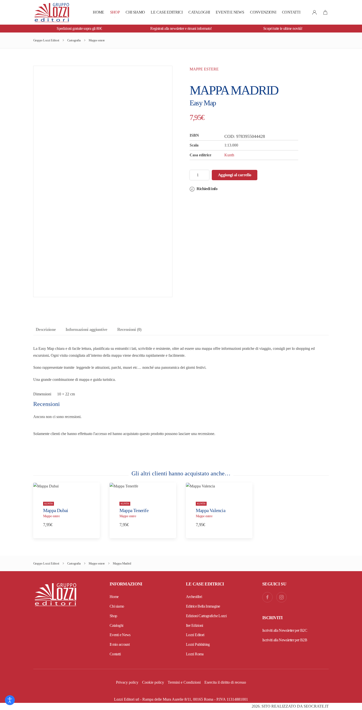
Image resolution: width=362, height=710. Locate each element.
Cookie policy (153, 682)
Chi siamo (135, 12)
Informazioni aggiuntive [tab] (86, 329)
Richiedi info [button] (206, 188)
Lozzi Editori (195, 635)
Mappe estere (204, 69)
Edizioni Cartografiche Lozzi (206, 616)
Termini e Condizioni (184, 682)
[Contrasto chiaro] (10, 700)
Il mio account (120, 644)
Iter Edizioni (194, 625)
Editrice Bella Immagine (203, 606)
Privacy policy (127, 682)
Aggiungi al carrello (234, 175)
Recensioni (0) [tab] (129, 329)
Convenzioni (263, 12)
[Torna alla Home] (51, 12)
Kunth (229, 155)
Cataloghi (199, 12)
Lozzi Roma (195, 654)
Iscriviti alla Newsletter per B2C (284, 630)
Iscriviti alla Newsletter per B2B (284, 640)
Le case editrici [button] (166, 12)
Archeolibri (194, 597)
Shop (115, 12)
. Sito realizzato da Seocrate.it (290, 706)
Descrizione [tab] (46, 329)
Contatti (291, 12)
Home (98, 12)
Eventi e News (230, 12)
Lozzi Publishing (198, 644)
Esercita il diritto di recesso (225, 682)
